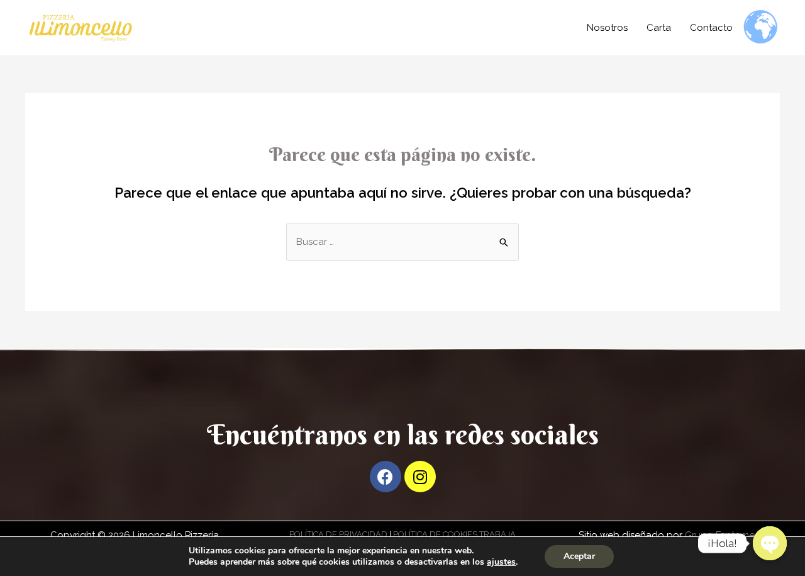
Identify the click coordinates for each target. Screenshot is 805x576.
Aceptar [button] (579, 556)
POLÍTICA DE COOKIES (435, 534)
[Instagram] (420, 476)
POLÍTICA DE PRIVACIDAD (338, 534)
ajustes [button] (501, 562)
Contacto (711, 27)
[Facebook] (385, 476)
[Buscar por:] (402, 241)
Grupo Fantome (718, 535)
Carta (659, 27)
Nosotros (607, 27)
